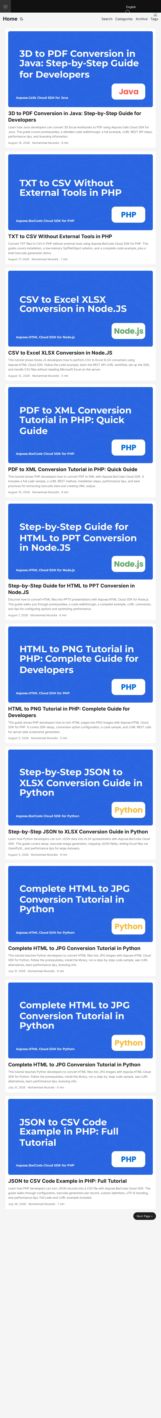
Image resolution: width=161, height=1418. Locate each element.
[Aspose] (43, 6)
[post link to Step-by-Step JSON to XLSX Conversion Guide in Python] (80, 803)
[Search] (143, 12)
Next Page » (145, 1216)
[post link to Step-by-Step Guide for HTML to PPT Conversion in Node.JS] (80, 560)
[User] (156, 15)
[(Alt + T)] (21, 19)
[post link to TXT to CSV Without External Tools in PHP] (80, 207)
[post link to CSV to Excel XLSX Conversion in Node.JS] (80, 324)
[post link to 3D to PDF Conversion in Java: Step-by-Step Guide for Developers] (80, 88)
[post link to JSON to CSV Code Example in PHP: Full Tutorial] (80, 1152)
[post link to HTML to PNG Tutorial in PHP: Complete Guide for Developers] (80, 683)
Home (10, 19)
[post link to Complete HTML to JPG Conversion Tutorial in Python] (80, 919)
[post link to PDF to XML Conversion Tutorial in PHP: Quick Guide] (80, 440)
